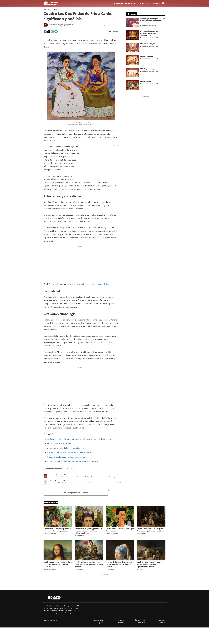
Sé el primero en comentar (77, 493)
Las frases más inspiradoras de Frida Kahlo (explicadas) (70, 452)
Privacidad (121, 623)
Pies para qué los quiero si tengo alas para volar (67, 457)
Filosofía (156, 3)
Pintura (142, 3)
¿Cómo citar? (161, 620)
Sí (67, 469)
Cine (148, 3)
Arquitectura (130, 3)
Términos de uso (139, 620)
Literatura (118, 3)
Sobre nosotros (140, 623)
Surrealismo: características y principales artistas (88, 284)
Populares (101, 623)
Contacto (122, 620)
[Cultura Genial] (51, 3)
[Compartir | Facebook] (45, 31)
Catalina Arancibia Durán (63, 475)
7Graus (54, 621)
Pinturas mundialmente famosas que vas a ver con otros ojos (72, 461)
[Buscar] (163, 3)
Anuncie (162, 623)
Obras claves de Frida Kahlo (59, 443)
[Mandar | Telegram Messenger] (56, 31)
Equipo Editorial (60, 481)
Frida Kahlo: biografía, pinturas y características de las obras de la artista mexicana (82, 439)
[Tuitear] (48, 31)
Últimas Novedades (98, 620)
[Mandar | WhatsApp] (52, 31)
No (72, 469)
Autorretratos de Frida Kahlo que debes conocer (67, 448)
